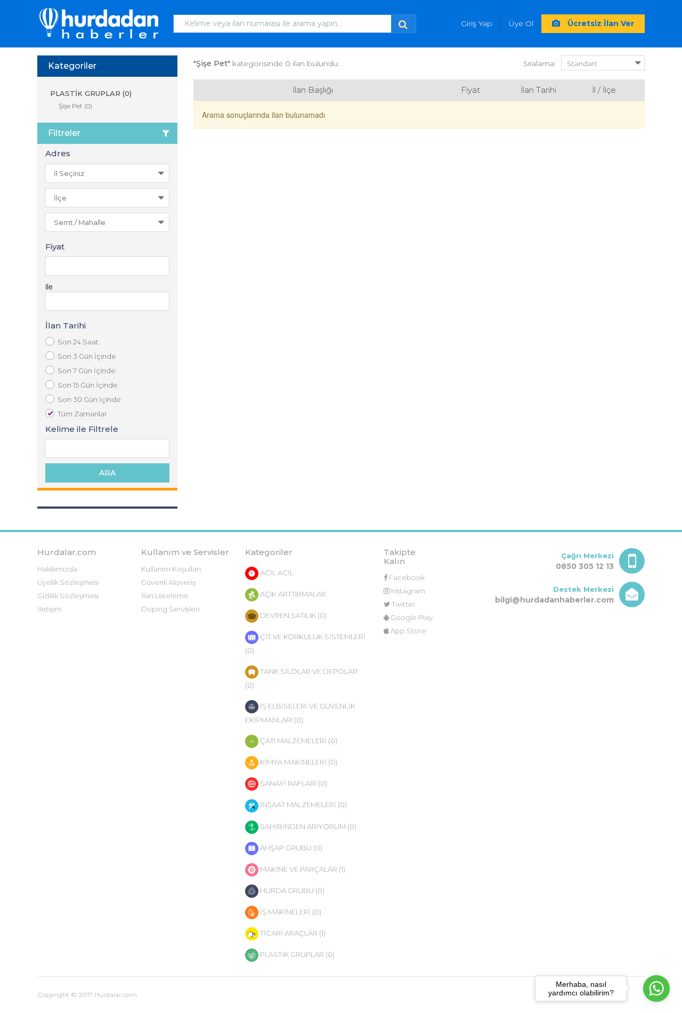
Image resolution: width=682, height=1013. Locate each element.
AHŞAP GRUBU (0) (290, 847)
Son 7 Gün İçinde (87, 370)
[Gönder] (403, 24)
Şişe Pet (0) (75, 106)
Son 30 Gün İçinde (89, 399)
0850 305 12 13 (585, 566)
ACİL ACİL (276, 572)
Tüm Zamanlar (82, 413)
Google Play (411, 617)
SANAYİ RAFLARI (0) (292, 783)
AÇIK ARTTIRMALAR (292, 594)
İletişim (49, 609)
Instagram (407, 590)
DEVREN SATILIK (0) (292, 615)
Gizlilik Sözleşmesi (68, 595)
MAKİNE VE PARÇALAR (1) (301, 869)
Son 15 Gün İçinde (88, 385)
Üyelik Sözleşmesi (68, 582)
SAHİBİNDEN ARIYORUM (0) (307, 826)
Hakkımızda (57, 569)
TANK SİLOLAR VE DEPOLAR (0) (301, 678)
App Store (407, 630)
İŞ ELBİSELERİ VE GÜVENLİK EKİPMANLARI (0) (300, 713)
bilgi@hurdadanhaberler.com (554, 600)
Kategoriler (72, 66)
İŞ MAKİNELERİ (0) (289, 911)
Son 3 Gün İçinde (87, 356)
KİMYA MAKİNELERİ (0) (297, 762)
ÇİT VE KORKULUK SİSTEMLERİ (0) (305, 643)
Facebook (406, 577)
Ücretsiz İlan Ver (599, 23)
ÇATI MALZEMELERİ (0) (297, 740)
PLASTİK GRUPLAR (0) (90, 93)
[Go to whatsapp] (656, 988)
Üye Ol (521, 23)
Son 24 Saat (78, 341)
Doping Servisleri (170, 609)
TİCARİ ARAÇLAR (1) (292, 933)
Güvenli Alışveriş (168, 582)
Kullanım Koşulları (171, 569)
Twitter (403, 604)
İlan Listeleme (165, 595)
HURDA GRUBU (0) (291, 890)
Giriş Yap (476, 23)
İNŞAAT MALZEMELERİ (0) (302, 804)
